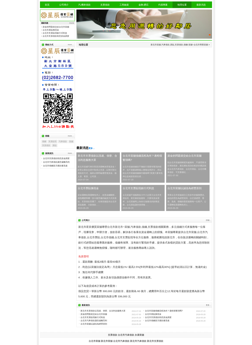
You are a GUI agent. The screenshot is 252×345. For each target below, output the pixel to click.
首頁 (47, 4)
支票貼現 (52, 141)
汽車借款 (63, 141)
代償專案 (163, 4)
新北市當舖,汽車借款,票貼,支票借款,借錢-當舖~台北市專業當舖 (179, 44)
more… (71, 45)
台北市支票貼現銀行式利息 (55, 33)
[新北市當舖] (144, 24)
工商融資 (124, 4)
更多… (92, 148)
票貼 (54, 145)
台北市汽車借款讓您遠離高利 (93, 320)
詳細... (208, 220)
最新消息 (201, 4)
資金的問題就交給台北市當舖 (56, 27)
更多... (208, 305)
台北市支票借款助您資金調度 (56, 36)
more (71, 23)
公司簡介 (64, 4)
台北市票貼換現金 (51, 30)
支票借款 (105, 4)
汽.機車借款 (84, 4)
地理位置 (182, 4)
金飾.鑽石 (143, 4)
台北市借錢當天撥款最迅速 (157, 320)
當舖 (71, 141)
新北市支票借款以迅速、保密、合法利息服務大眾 (97, 157)
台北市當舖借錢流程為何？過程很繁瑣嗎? (142, 157)
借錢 (44, 141)
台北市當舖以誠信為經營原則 (184, 188)
